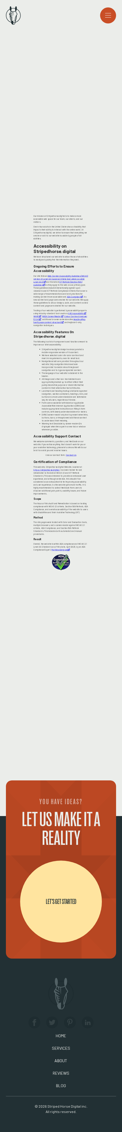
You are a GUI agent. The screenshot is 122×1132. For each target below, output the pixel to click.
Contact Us (71, 455)
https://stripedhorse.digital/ (46, 470)
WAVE (37, 316)
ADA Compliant (75, 296)
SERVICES (61, 1048)
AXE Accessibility (77, 313)
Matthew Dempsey (61, 549)
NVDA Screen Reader (52, 316)
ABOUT (60, 1060)
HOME (61, 1035)
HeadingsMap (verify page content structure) (59, 321)
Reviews (61, 1073)
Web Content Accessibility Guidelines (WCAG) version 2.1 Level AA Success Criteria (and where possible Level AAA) (60, 279)
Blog (61, 1085)
